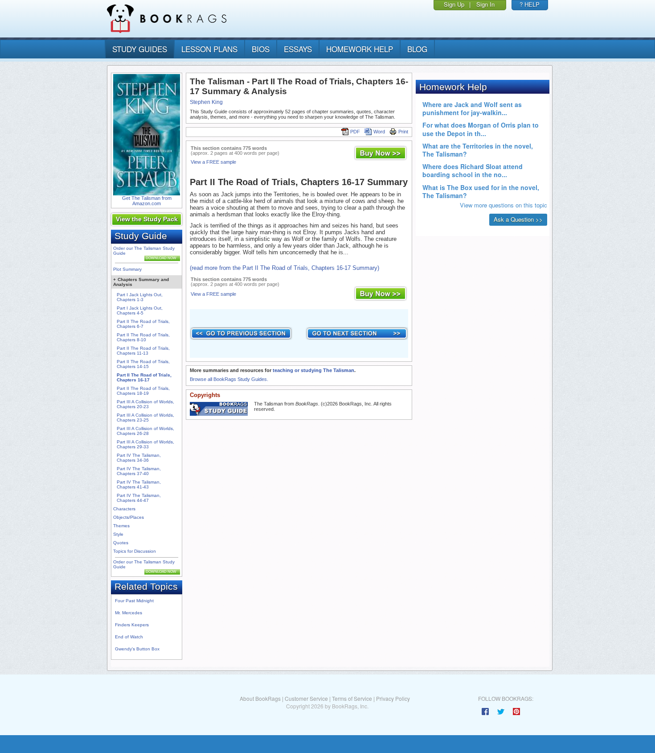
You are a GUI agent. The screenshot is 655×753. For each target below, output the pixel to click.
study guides (139, 48)
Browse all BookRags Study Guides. (229, 379)
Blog (417, 48)
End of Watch (129, 636)
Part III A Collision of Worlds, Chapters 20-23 (145, 404)
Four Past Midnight (134, 600)
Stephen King (206, 102)
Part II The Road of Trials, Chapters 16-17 (144, 377)
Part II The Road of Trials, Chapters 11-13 (143, 351)
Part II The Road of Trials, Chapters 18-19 (143, 391)
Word (379, 131)
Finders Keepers (132, 624)
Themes (121, 525)
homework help (359, 48)
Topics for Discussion (134, 551)
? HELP (530, 4)
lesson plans (209, 48)
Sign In (485, 4)
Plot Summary (127, 269)
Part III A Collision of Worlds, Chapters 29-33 (145, 444)
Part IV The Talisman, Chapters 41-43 (139, 484)
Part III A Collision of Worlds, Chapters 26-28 (145, 431)
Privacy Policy (393, 698)
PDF (355, 131)
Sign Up (454, 4)
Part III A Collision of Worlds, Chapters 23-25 (145, 417)
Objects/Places (128, 517)
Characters (124, 508)
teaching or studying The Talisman (313, 370)
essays (298, 48)
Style (118, 534)
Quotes (120, 542)
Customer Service (306, 698)
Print (403, 131)
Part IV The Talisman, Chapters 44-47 (139, 498)
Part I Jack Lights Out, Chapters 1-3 (140, 297)
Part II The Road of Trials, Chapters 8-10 (143, 337)
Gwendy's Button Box (137, 648)
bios (261, 48)
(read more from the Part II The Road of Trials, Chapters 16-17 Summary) (284, 268)
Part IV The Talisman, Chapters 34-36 (139, 458)
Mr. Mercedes (128, 612)
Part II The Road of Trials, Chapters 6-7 (143, 324)
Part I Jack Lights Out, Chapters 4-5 (140, 310)
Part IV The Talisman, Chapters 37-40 (139, 471)
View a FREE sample (213, 162)
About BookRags (260, 698)
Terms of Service (352, 698)
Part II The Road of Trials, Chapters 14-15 (143, 364)
